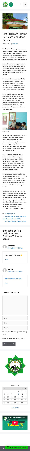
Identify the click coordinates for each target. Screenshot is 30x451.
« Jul (12, 407)
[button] (16, 447)
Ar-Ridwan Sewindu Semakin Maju (15, 221)
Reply (6, 259)
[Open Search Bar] (20, 4)
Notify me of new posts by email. (14, 338)
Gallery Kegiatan (10, 214)
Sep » (17, 407)
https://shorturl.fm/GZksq (13, 279)
